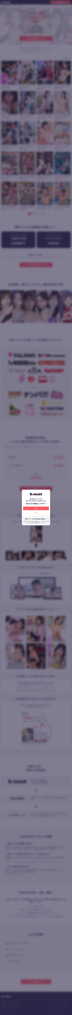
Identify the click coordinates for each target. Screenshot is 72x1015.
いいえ (36, 512)
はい (36, 508)
